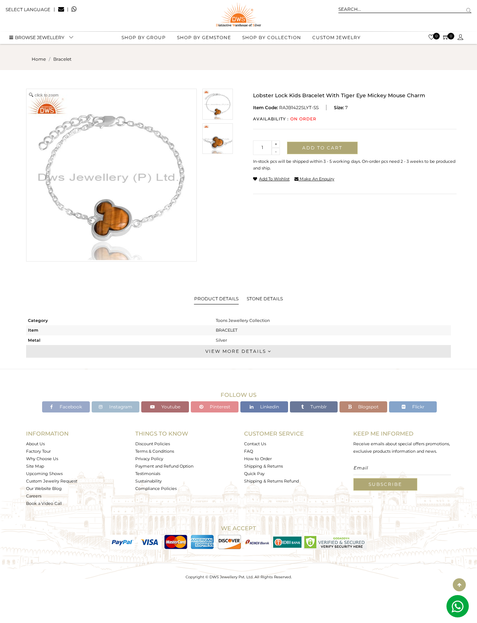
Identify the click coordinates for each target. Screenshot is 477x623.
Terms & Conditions (154, 451)
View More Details (236, 351)
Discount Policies (152, 443)
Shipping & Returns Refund (271, 481)
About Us (35, 443)
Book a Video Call (44, 503)
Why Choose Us (42, 458)
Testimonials (147, 473)
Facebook (70, 406)
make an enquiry (316, 178)
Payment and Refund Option (164, 466)
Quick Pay (254, 473)
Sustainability (148, 481)
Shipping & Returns (263, 466)
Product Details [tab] (216, 298)
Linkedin (269, 406)
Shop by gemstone (204, 37)
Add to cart (322, 148)
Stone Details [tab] (265, 298)
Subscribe (385, 484)
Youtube (170, 406)
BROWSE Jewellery (39, 37)
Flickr (417, 406)
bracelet (62, 59)
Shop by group (143, 37)
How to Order (258, 458)
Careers (33, 496)
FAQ (248, 451)
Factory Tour (38, 451)
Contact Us (255, 443)
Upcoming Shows (44, 473)
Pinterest (219, 406)
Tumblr (318, 406)
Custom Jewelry (336, 37)
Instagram (120, 406)
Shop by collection (271, 37)
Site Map (35, 466)
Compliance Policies (156, 488)
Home (39, 59)
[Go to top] (459, 584)
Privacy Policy (149, 458)
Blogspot (368, 406)
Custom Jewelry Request (51, 481)
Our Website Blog (44, 488)
